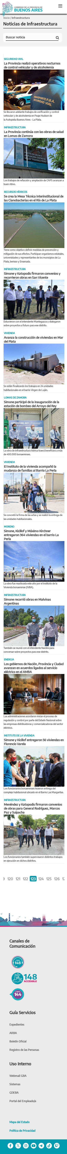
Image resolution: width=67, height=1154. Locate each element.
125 (49, 878)
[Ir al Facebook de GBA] (10, 1145)
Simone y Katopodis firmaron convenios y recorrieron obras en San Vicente (32, 275)
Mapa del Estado (19, 1122)
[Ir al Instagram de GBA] (26, 1145)
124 (41, 878)
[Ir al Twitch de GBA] (57, 1145)
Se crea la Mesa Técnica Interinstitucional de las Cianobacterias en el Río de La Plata (33, 198)
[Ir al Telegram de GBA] (41, 1145)
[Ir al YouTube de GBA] (33, 1145)
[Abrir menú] (60, 6)
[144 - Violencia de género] (16, 994)
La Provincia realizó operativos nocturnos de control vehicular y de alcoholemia (32, 65)
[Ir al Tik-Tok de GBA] (49, 1145)
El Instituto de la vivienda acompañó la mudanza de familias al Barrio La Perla (30, 468)
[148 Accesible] (23, 978)
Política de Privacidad (22, 1130)
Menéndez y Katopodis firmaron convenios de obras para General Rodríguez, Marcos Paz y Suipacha (33, 808)
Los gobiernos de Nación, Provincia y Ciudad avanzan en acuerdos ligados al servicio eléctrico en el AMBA (34, 668)
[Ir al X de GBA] (18, 1145)
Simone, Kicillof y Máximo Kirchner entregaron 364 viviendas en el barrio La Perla (31, 535)
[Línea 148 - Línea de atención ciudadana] (16, 961)
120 (10, 878)
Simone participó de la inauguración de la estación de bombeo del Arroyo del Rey (31, 404)
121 (18, 878)
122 (25, 878)
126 (57, 878)
